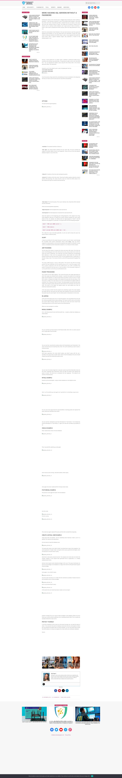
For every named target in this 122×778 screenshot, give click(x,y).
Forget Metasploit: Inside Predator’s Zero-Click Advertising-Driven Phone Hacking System (94, 73)
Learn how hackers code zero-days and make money (33, 66)
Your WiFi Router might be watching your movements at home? (94, 53)
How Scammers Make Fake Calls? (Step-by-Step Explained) (94, 41)
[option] (48, 663)
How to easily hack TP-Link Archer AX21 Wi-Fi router (34, 31)
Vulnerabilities (56, 697)
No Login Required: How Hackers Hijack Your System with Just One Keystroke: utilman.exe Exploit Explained (94, 124)
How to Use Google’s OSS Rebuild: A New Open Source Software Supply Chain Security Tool (34, 80)
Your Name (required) (47, 69)
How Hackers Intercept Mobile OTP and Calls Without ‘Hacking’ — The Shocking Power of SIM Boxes (34, 18)
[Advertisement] (61, 49)
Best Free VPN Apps (93, 46)
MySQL (65, 697)
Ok (92, 776)
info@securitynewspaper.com (57, 735)
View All (38, 52)
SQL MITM (68, 697)
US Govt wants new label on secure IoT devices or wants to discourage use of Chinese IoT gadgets (33, 39)
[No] (120, 776)
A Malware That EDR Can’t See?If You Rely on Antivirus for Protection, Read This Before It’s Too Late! (94, 165)
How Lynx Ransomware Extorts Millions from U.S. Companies (94, 157)
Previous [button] (41, 662)
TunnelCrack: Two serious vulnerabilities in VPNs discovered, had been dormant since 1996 (34, 25)
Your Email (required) (47, 71)
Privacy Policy (68, 735)
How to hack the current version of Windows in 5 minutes (34, 60)
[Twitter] (44, 684)
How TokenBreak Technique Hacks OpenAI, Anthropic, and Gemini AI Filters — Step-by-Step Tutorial (94, 108)
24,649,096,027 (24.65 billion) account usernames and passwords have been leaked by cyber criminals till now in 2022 (34, 47)
